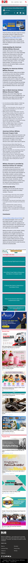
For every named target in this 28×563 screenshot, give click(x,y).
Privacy (7, 561)
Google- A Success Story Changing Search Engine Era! (13, 511)
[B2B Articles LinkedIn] (10, 556)
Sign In (21, 2)
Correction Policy (4, 548)
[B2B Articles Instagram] (4, 556)
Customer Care (13, 561)
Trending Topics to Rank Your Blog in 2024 (11, 491)
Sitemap (15, 550)
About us (3, 546)
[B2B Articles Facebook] (2, 556)
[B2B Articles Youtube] (8, 556)
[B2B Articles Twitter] (6, 556)
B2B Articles (22, 560)
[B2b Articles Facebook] (15, 12)
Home (12, 2)
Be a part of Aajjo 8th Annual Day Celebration (11, 526)
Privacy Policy (17, 548)
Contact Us (3, 550)
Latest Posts (16, 2)
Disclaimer (16, 546)
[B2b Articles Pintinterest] (21, 12)
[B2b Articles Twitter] (18, 12)
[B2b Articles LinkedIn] (24, 12)
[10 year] (14, 308)
